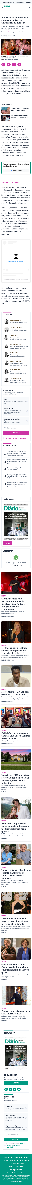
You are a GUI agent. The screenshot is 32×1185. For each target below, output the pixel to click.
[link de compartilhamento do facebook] (9, 64)
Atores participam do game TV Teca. (11, 741)
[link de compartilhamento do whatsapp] (3, 64)
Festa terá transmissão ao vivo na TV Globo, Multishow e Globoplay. (13, 612)
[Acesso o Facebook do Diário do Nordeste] (10, 1089)
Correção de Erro (16, 1170)
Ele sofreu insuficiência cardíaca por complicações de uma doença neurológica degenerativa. (15, 698)
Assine (26, 1157)
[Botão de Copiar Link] (19, 64)
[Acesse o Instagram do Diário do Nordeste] (6, 1089)
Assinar (7, 543)
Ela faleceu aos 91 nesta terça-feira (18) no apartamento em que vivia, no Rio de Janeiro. (13, 1017)
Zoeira (3, 596)
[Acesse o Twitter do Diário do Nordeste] (14, 1089)
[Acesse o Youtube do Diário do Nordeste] (19, 1089)
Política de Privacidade (19, 438)
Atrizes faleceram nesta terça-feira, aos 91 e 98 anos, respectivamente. (14, 976)
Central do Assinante (10, 1160)
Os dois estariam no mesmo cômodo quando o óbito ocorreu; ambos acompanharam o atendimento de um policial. (15, 928)
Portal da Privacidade (16, 1167)
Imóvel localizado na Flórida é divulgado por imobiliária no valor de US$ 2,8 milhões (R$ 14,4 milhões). (14, 787)
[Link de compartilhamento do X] (14, 64)
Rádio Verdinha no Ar (8, 2)
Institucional (24, 1160)
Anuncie (6, 1157)
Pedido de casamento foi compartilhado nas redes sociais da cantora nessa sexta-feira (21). (15, 835)
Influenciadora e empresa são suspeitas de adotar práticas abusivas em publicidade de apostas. (15, 656)
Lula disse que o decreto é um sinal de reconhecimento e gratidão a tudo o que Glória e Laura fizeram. (14, 882)
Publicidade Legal (16, 1157)
